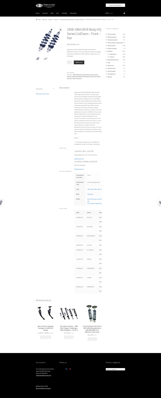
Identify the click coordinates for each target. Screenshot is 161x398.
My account (73, 13)
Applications (113, 54)
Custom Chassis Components (115, 42)
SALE (109, 62)
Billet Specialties (112, 37)
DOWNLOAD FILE (79, 159)
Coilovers (56, 19)
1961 (98, 189)
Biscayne (94, 199)
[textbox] (115, 369)
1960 (95, 189)
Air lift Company (112, 34)
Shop (51, 13)
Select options (45, 337)
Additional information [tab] (42, 94)
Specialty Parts (112, 68)
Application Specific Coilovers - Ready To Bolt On (72, 19)
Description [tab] (39, 89)
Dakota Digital (111, 45)
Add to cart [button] (69, 337)
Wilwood (110, 77)
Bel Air (89, 199)
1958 (88, 189)
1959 (92, 189)
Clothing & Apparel (112, 40)
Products (50, 19)
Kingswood (97, 203)
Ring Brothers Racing (113, 59)
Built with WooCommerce (43, 388)
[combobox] (115, 369)
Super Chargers (112, 71)
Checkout (64, 13)
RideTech (44, 19)
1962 (101, 189)
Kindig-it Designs (112, 48)
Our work (45, 13)
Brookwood (100, 199)
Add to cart (79, 62)
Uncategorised (111, 74)
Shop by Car (111, 65)
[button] (60, 29)
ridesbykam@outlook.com (43, 375)
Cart (57, 13)
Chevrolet (90, 194)
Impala (92, 203)
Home (37, 13)
